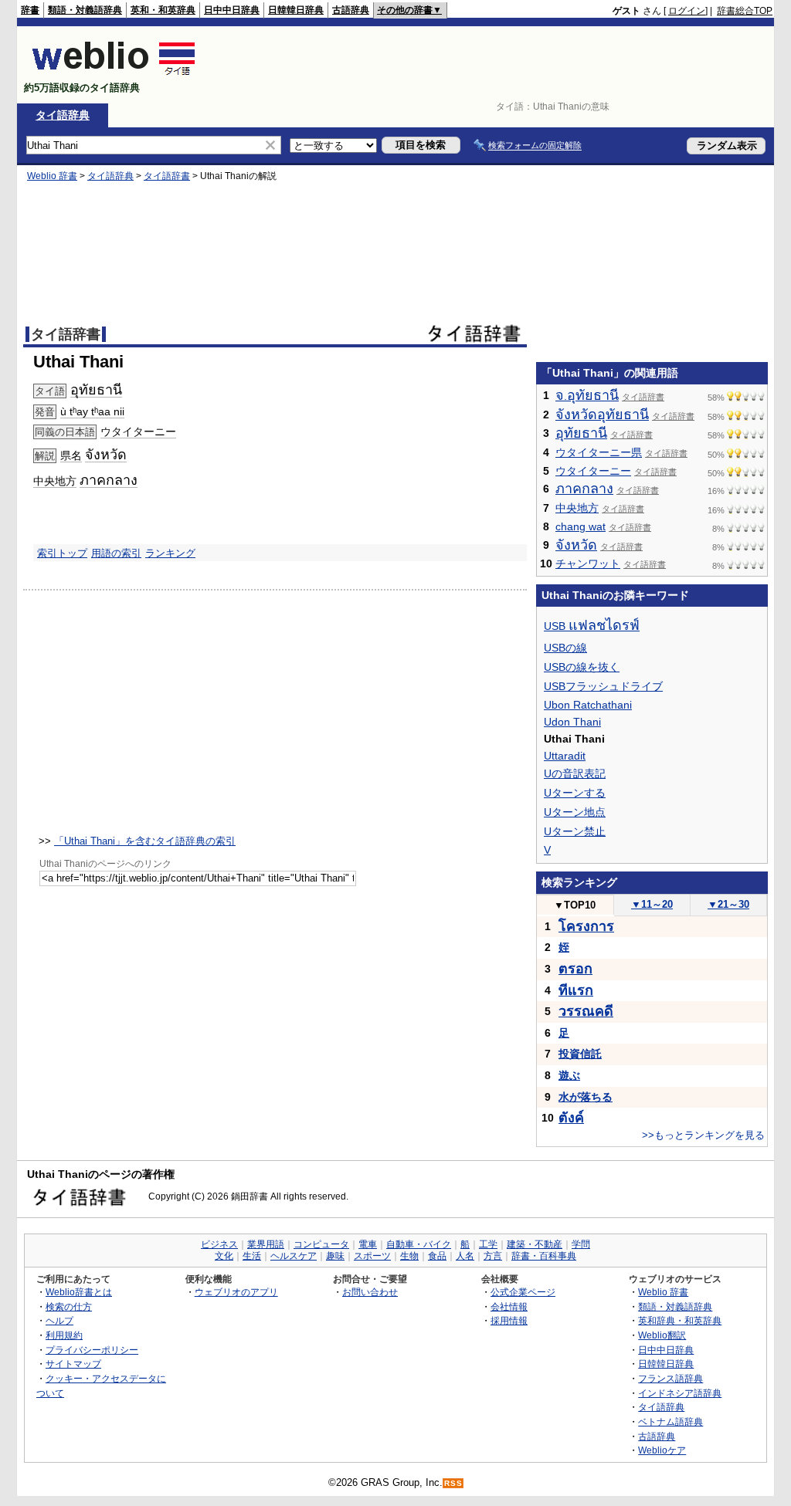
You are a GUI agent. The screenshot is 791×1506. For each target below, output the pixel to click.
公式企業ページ (523, 1292)
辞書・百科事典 (543, 1256)
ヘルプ (59, 1320)
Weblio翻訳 (662, 1335)
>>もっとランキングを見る (703, 1135)
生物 (409, 1256)
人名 (465, 1256)
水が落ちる (585, 1097)
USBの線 (565, 647)
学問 (581, 1244)
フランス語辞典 (670, 1378)
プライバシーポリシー (92, 1350)
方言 (493, 1256)
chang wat (580, 526)
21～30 (728, 904)
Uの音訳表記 (575, 773)
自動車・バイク (418, 1244)
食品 (437, 1256)
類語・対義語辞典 (85, 10)
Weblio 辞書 (52, 176)
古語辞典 (350, 10)
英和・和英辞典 (163, 10)
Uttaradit (565, 756)
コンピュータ (321, 1244)
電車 (367, 1244)
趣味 (335, 1256)
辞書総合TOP (744, 10)
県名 (71, 455)
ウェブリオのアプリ (236, 1292)
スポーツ (372, 1256)
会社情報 (509, 1306)
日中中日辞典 (232, 10)
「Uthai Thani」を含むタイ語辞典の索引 (145, 841)
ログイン (686, 10)
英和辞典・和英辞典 (679, 1320)
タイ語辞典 (63, 115)
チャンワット (587, 563)
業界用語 (265, 1244)
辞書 (30, 10)
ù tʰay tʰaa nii (92, 411)
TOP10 (575, 905)
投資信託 (580, 1053)
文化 (224, 1256)
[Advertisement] (491, 65)
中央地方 (54, 481)
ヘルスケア (293, 1256)
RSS (453, 1483)
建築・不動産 (534, 1244)
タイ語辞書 (167, 176)
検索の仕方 (69, 1306)
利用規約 (64, 1335)
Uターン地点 (575, 812)
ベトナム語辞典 (670, 1421)
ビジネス (219, 1244)
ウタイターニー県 (598, 452)
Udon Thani (572, 722)
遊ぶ (569, 1075)
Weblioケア (662, 1450)
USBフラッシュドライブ (603, 686)
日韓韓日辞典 (296, 10)
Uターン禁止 (575, 831)
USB (592, 626)
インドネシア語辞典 (679, 1393)
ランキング (170, 553)
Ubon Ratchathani (588, 705)
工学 (488, 1244)
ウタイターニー (138, 431)
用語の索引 (116, 553)
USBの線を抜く (582, 667)
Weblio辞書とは (79, 1292)
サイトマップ (73, 1364)
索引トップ (62, 553)
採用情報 (509, 1320)
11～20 (652, 904)
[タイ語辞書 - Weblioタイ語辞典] (114, 74)
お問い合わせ (370, 1292)
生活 (252, 1256)
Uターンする (575, 793)
